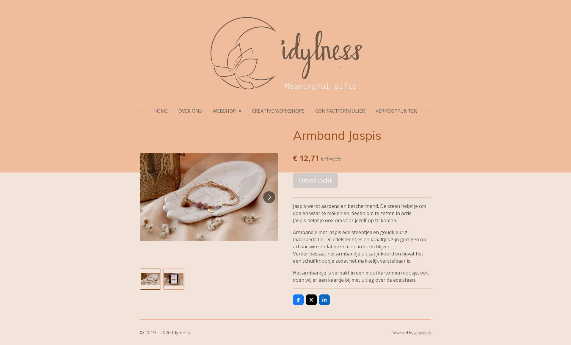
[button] (150, 279)
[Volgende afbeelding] (269, 197)
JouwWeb (422, 332)
